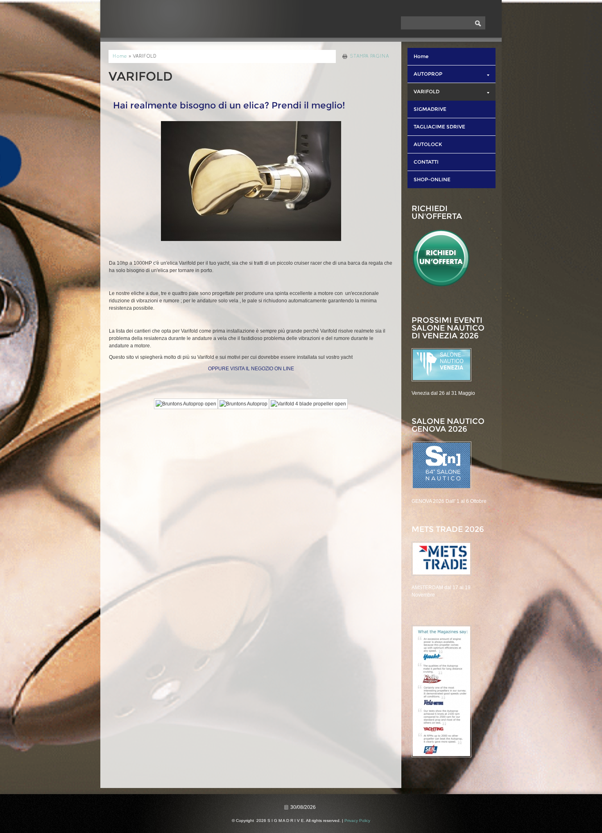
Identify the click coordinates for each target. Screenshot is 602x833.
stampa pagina (369, 56)
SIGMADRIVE (430, 109)
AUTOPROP (428, 74)
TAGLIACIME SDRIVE (439, 127)
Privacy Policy (357, 820)
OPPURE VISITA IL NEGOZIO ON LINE (251, 368)
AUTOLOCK (428, 144)
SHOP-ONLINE (432, 179)
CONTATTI (426, 162)
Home (120, 56)
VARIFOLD (426, 91)
